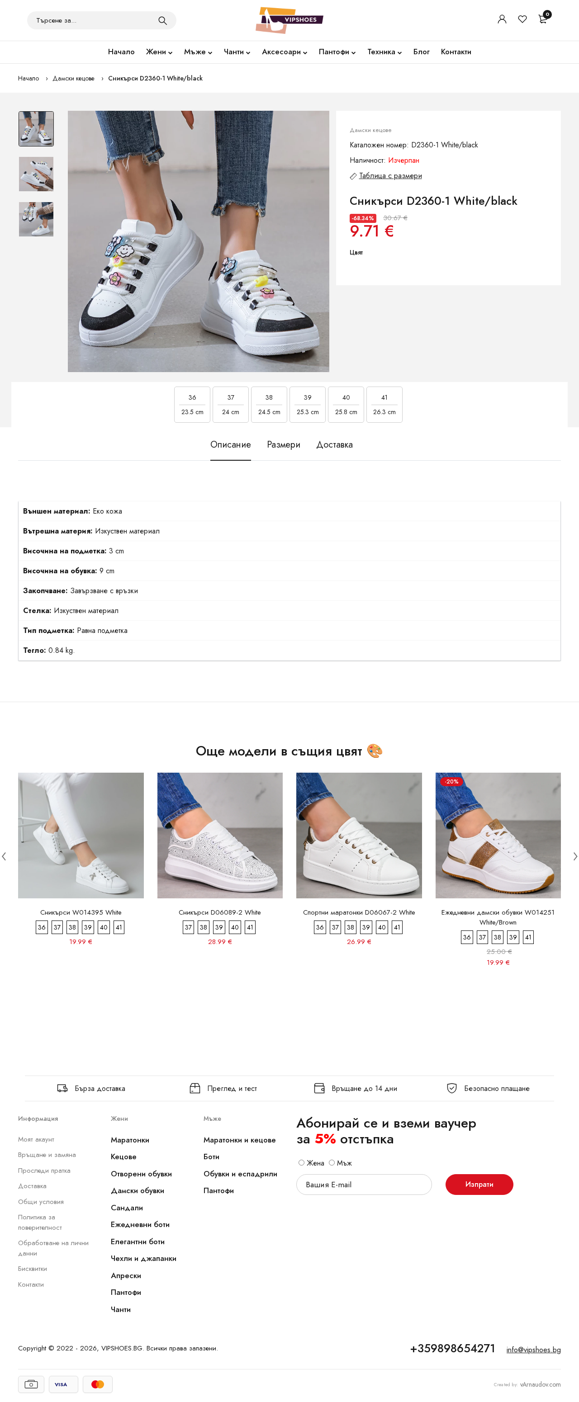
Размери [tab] (283, 444)
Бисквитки (32, 1269)
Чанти (234, 51)
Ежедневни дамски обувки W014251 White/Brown (498, 917)
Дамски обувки (137, 1190)
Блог (421, 51)
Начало (121, 51)
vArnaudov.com (540, 1384)
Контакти (456, 51)
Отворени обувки (141, 1173)
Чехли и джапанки (143, 1258)
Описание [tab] (230, 444)
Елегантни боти (138, 1241)
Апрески (126, 1275)
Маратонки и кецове (240, 1139)
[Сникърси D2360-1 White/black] (198, 241)
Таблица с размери (390, 175)
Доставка (32, 1186)
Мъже (195, 51)
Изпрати (479, 1184)
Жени (156, 51)
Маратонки (130, 1139)
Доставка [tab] (334, 444)
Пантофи (334, 51)
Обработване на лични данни (53, 1248)
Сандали (127, 1207)
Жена (314, 1163)
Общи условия (41, 1202)
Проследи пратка (44, 1170)
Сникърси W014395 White (81, 912)
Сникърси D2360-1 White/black (155, 78)
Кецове (124, 1156)
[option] (36, 133)
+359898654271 (452, 1348)
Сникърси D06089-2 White (220, 912)
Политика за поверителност (40, 1222)
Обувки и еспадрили (240, 1173)
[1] (163, 20)
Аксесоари (281, 51)
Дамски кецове (73, 78)
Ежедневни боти (140, 1224)
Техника (381, 51)
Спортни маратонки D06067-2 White (359, 912)
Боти (211, 1156)
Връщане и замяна (47, 1155)
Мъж (343, 1163)
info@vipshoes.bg (534, 1350)
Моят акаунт (36, 1139)
